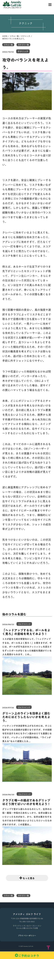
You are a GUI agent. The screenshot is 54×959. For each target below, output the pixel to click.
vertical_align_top (48, 948)
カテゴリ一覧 (23, 44)
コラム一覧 (14, 36)
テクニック (25, 36)
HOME (4, 36)
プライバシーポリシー (27, 935)
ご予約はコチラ (28, 955)
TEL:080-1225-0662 (27, 922)
